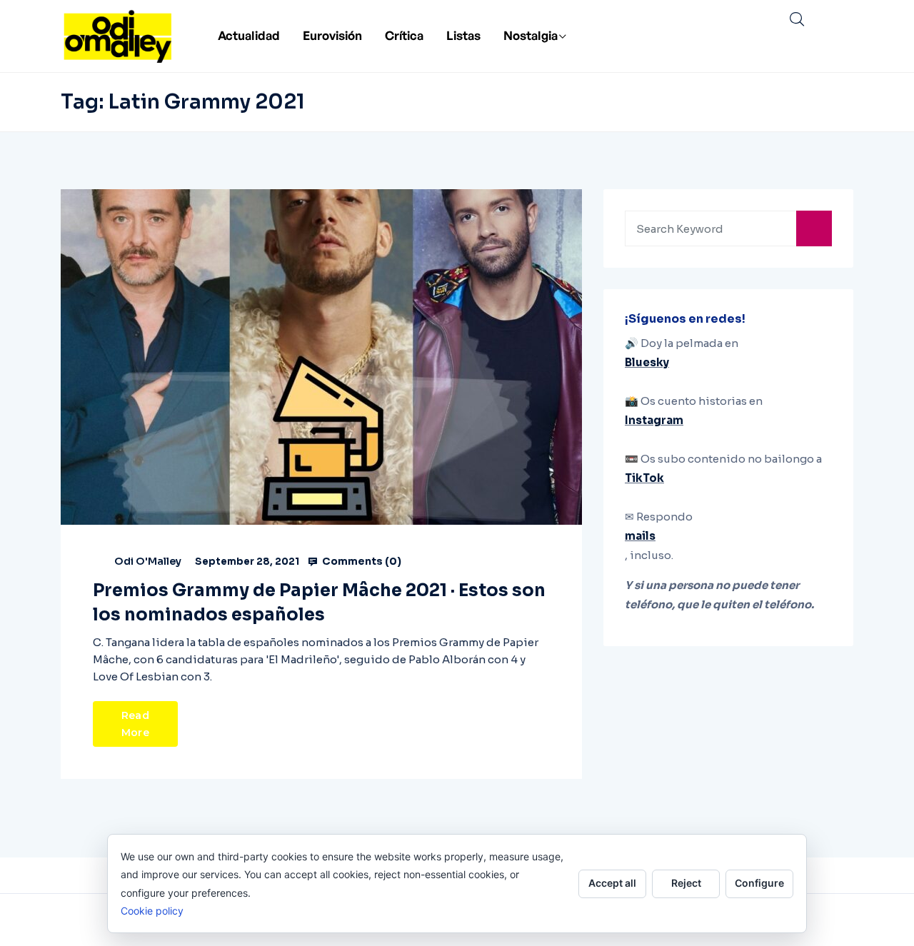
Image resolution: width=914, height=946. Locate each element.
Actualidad (249, 35)
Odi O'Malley (147, 561)
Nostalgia (530, 35)
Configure (759, 883)
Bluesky (647, 362)
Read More (135, 724)
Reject (686, 883)
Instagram (654, 420)
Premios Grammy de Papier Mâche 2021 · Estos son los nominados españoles (319, 602)
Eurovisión (332, 35)
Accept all (612, 883)
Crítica (404, 35)
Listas (463, 35)
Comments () (360, 561)
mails (640, 536)
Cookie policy (152, 911)
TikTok (644, 478)
